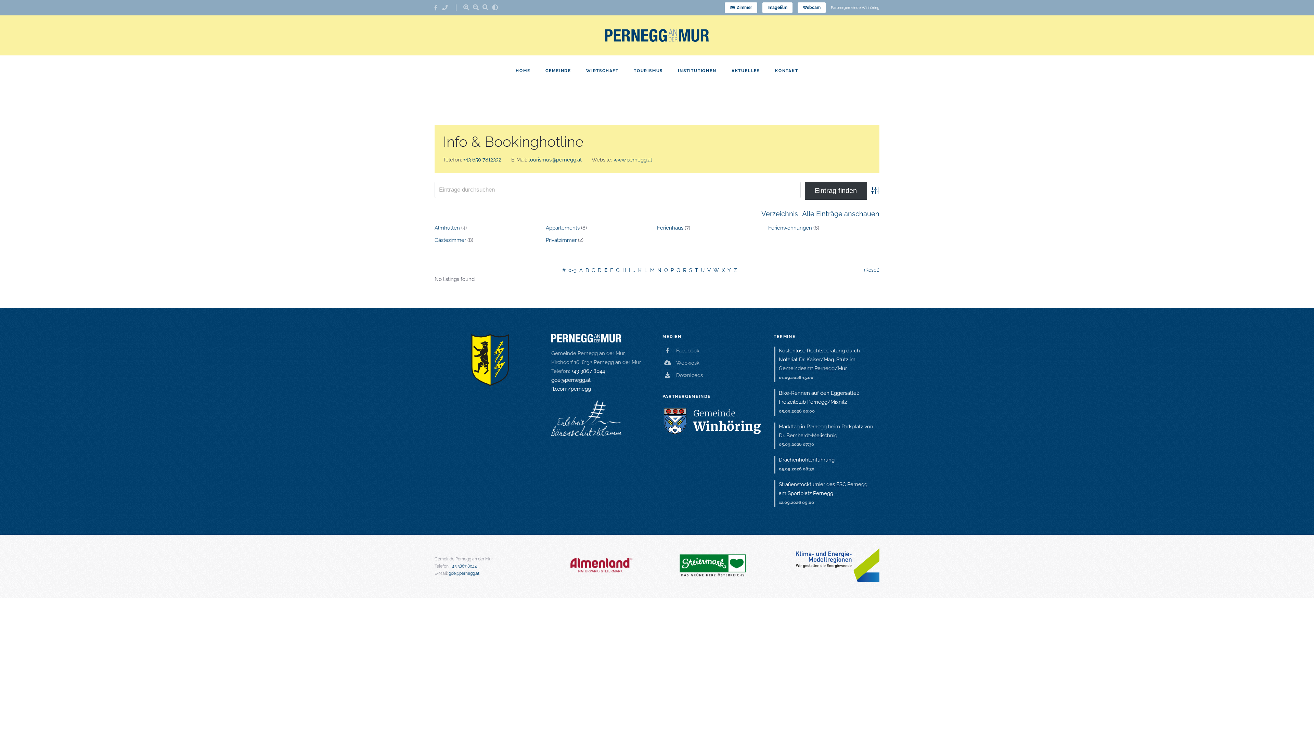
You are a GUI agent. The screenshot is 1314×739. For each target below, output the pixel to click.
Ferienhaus (670, 228)
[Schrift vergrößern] (466, 7)
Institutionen (697, 70)
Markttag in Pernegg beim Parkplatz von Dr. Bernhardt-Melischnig (826, 431)
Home (523, 70)
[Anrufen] (447, 7)
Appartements (563, 228)
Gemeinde (558, 70)
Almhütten (447, 228)
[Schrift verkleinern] (476, 7)
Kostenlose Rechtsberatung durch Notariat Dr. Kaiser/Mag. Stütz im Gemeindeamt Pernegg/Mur (819, 360)
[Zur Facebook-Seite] (438, 7)
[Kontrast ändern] (495, 7)
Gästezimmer (450, 240)
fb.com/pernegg (571, 389)
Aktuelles (746, 70)
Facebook (687, 351)
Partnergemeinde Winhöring (855, 7)
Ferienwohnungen (790, 228)
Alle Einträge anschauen (840, 214)
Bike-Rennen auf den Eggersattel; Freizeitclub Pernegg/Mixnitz (819, 397)
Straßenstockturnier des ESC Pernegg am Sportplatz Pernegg (823, 488)
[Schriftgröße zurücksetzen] (485, 7)
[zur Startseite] (657, 35)
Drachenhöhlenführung (807, 460)
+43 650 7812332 (482, 160)
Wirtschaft (602, 70)
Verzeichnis (779, 214)
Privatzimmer (561, 240)
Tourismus (648, 70)
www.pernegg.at (633, 160)
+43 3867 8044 (588, 371)
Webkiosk (687, 363)
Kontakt (786, 70)
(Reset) (871, 270)
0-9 (572, 270)
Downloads (689, 375)
